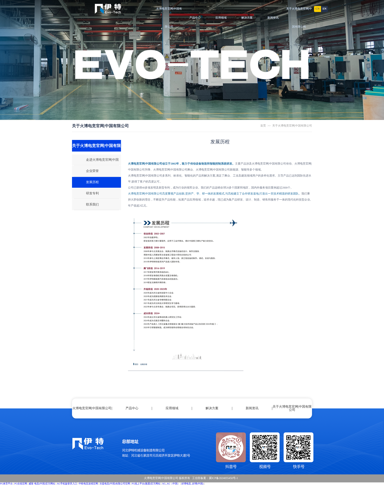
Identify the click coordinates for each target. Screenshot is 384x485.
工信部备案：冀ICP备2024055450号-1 (215, 478)
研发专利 (92, 193)
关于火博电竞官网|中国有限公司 (299, 17)
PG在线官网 (20, 483)
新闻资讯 (273, 17)
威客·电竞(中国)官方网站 (42, 483)
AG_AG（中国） (171, 483)
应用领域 (221, 17)
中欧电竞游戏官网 (88, 483)
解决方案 (247, 17)
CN (317, 8)
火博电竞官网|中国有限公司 (169, 17)
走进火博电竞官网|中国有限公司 (95, 161)
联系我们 (92, 204)
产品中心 (195, 17)
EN (324, 8)
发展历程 (92, 182)
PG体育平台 (6, 483)
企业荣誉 (92, 171)
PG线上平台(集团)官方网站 (146, 483)
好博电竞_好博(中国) (192, 483)
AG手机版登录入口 (67, 483)
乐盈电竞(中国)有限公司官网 (115, 483)
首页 (263, 125)
